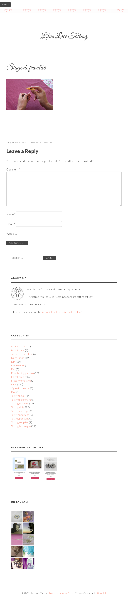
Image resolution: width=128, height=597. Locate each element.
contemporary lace (22, 354)
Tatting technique (21, 426)
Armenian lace (19, 346)
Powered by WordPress (61, 593)
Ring (13, 391)
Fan (13, 369)
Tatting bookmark (21, 399)
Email (10, 224)
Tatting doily (18, 407)
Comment (13, 169)
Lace (14, 384)
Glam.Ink (101, 593)
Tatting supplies (19, 422)
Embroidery (18, 365)
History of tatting (21, 380)
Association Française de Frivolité (61, 311)
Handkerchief (19, 376)
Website (11, 233)
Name (10, 214)
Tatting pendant (20, 418)
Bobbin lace (18, 350)
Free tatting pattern (22, 373)
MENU (5, 4)
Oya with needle (20, 388)
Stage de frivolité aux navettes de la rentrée (29, 142)
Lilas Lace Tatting (63, 36)
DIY (13, 361)
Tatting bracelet (20, 403)
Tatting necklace (20, 414)
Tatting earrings (19, 411)
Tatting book (18, 395)
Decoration (18, 357)
